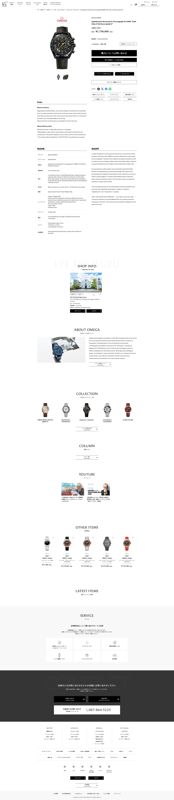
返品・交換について (99, 751)
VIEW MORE (94, 294)
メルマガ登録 (106, 793)
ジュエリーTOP (74, 731)
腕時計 (11, 3)
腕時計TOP (43, 9)
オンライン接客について (114, 82)
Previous (37, 549)
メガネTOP (124, 731)
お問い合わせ (154, 5)
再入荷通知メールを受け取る (114, 60)
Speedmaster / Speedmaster (72, 9)
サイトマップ (117, 793)
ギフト (130, 751)
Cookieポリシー (79, 793)
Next (136, 549)
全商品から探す (99, 736)
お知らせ (121, 751)
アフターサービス (46, 751)
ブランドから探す (49, 734)
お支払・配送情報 (84, 751)
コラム (111, 751)
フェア (89, 757)
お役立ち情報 (59, 751)
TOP (38, 9)
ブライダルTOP (99, 731)
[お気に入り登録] (53, 538)
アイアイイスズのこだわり (55, 3)
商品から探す (49, 736)
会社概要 (56, 793)
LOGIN (155, 2)
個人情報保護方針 (66, 793)
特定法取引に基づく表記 (93, 793)
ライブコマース (114, 757)
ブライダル (28, 3)
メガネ (37, 3)
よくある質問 (71, 751)
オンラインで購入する (49, 739)
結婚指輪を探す (99, 741)
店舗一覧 (45, 3)
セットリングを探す (99, 743)
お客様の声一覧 (101, 757)
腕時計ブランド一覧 (51, 9)
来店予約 (143, 5)
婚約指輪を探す (99, 739)
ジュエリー (20, 3)
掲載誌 (125, 757)
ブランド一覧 (79, 757)
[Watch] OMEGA (61, 9)
